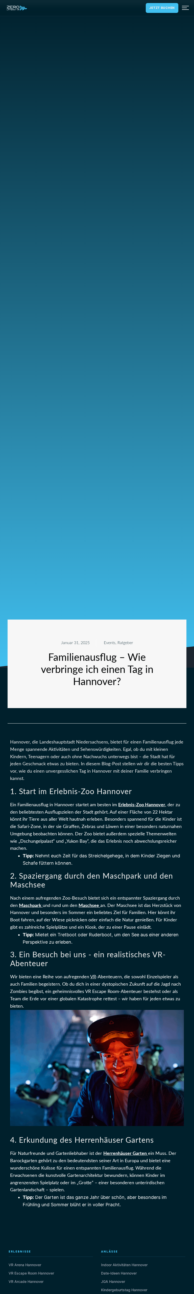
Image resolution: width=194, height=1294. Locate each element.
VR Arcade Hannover (26, 1281)
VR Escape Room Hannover (31, 1273)
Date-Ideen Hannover (119, 1273)
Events (109, 643)
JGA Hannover (113, 1281)
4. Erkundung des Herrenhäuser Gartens (82, 1140)
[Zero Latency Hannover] (17, 8)
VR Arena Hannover (25, 1265)
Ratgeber (125, 643)
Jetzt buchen (162, 8)
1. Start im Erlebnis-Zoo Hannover (71, 792)
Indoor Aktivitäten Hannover (124, 1265)
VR (93, 977)
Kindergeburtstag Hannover (124, 1290)
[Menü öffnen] (185, 7)
